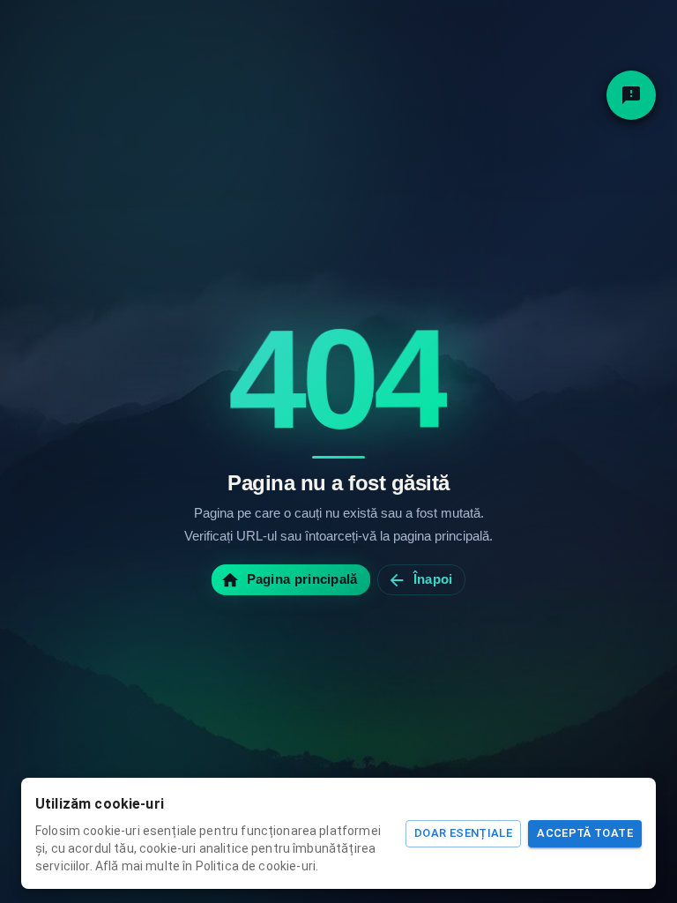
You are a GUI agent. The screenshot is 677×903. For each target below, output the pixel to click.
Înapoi (433, 578)
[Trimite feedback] (631, 95)
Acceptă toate (585, 833)
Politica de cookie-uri (256, 866)
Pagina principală (302, 578)
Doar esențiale (463, 833)
